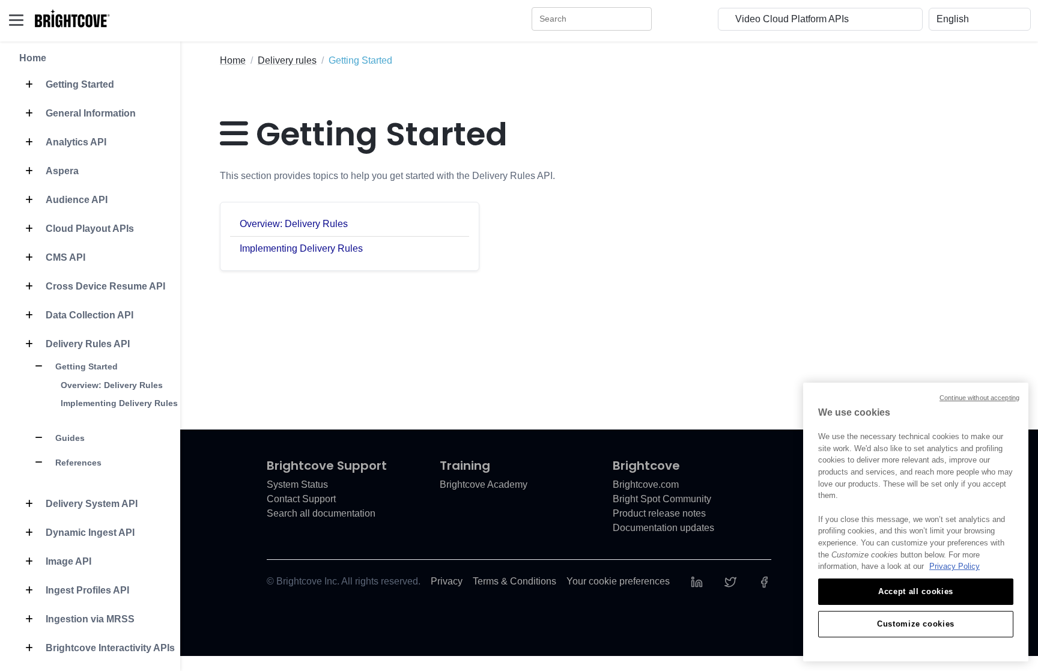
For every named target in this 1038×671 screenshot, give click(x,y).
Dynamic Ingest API (89, 532)
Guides (69, 438)
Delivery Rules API (86, 344)
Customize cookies (916, 623)
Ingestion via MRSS (89, 619)
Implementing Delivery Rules (119, 403)
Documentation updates (663, 528)
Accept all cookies (915, 591)
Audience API (75, 200)
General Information (89, 113)
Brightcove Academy (483, 484)
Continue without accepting (979, 397)
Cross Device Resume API (104, 286)
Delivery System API (90, 504)
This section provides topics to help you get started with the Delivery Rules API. (387, 176)
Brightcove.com (646, 484)
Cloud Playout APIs (88, 228)
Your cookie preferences (618, 581)
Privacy (447, 581)
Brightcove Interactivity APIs (109, 648)
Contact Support (301, 499)
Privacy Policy (954, 566)
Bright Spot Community (662, 499)
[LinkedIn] (697, 581)
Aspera (61, 171)
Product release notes (659, 513)
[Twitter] (730, 581)
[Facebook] (764, 581)
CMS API (64, 257)
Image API (67, 561)
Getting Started (78, 84)
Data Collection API (88, 315)
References (77, 462)
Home (32, 58)
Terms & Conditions (514, 581)
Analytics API (74, 142)
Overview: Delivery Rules (112, 385)
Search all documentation (321, 513)
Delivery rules (287, 60)
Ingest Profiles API (86, 590)
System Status (297, 484)
